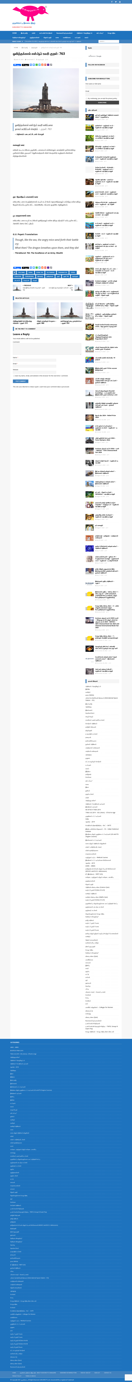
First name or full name (93, 84)
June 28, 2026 (100, 186)
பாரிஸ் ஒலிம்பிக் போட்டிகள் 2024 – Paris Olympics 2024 (105, 439)
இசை (87, 787)
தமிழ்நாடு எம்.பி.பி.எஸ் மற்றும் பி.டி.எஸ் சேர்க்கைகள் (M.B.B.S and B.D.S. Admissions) (100, 870)
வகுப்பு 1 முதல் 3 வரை (92, 923)
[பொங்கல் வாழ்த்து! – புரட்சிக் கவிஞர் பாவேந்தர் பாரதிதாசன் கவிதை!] (89, 283)
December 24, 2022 (102, 673)
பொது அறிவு (111, 33)
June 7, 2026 (100, 262)
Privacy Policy (16, 1376)
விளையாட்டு (89, 1011)
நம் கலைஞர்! (99, 525)
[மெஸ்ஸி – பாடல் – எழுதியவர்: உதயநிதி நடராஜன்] (89, 236)
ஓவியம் (87, 791)
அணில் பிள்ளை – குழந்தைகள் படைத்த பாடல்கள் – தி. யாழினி (107, 214)
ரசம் (86, 1004)
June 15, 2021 (20, 59)
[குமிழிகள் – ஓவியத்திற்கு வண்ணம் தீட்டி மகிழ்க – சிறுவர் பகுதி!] (89, 316)
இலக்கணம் (88, 710)
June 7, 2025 (100, 297)
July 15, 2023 (100, 563)
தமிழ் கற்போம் (89, 920)
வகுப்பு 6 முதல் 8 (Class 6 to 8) (95, 900)
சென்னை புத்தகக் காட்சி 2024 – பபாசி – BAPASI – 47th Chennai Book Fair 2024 (107, 450)
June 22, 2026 (100, 206)
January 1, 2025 (101, 397)
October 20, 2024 (101, 419)
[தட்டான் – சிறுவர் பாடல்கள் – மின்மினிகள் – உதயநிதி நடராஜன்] (89, 494)
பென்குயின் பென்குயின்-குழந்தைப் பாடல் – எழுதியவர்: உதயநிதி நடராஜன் (106, 158)
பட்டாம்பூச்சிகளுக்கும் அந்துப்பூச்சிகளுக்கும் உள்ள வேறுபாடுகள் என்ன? (103, 337)
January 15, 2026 (101, 285)
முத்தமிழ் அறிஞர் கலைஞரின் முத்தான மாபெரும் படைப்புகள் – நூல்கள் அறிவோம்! (106, 405)
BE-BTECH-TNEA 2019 (93, 810)
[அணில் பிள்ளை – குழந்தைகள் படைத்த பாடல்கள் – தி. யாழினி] (89, 215)
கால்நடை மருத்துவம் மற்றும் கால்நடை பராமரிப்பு (99, 877)
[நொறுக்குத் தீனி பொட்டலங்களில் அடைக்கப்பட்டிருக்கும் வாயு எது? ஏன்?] (89, 649)
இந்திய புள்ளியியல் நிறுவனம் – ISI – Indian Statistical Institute (101, 830)
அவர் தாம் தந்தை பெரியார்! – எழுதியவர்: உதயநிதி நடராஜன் (104, 670)
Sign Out (97, 1373)
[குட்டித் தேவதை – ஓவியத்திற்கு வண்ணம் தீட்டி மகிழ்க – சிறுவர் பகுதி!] (89, 306)
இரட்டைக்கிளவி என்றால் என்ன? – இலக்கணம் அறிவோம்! (105, 472)
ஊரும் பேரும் (89, 717)
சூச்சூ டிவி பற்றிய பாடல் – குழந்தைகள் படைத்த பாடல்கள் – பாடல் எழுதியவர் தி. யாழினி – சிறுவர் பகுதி (107, 293)
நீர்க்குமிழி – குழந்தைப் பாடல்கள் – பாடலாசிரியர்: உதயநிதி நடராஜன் (105, 147)
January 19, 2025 (101, 341)
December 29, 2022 (102, 650)
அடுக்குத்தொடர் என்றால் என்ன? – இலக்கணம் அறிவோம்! (105, 483)
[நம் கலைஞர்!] (89, 527)
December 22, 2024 (102, 409)
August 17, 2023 (101, 509)
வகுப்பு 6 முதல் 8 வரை (92, 930)
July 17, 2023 (100, 550)
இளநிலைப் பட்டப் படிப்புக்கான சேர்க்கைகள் (98, 860)
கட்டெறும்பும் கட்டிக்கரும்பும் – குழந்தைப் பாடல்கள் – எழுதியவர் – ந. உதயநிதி (106, 428)
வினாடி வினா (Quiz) (91, 1017)
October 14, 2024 (101, 432)
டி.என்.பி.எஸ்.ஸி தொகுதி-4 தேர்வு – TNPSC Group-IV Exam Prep (101, 1027)
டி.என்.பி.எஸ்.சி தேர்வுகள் (92, 1023)
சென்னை (88, 777)
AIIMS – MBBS (90, 866)
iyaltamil (21, 272)
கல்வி (33, 33)
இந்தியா (87, 771)
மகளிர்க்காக (67, 37)
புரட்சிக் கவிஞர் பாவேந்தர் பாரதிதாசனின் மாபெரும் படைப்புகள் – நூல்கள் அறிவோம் (106, 380)
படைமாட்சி (17, 280)
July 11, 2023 (100, 575)
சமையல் (88, 963)
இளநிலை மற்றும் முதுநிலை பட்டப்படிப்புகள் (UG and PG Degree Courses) (101, 835)
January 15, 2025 (101, 351)
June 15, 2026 (100, 227)
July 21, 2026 (100, 140)
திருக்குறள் (41, 59)
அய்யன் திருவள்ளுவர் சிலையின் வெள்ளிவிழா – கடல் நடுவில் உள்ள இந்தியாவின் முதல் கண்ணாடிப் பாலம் (106, 393)
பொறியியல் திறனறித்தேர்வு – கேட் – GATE (98, 825)
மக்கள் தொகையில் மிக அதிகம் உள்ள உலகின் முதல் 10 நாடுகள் (106, 348)
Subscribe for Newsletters (68, 1373)
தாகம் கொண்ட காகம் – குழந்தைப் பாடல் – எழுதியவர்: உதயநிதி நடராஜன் (106, 193)
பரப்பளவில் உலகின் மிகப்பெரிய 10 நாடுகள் (105, 359)
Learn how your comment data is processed (54, 387)
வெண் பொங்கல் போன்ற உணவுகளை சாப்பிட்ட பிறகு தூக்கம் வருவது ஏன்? (106, 325)
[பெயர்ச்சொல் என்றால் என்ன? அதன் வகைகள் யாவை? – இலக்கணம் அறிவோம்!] (89, 659)
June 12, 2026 (100, 238)
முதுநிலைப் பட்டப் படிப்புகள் (93, 816)
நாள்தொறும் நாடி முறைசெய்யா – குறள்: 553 (71, 322)
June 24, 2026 (100, 196)
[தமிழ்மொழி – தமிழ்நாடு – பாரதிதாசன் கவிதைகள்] (89, 538)
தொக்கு (87, 986)
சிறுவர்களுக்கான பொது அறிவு (94, 914)
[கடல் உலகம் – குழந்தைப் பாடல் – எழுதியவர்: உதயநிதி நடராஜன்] (89, 225)
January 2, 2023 (101, 630)
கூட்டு (87, 974)
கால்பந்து (88, 1014)
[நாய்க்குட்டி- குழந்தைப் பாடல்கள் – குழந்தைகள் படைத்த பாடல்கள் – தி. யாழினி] (89, 246)
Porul (73, 272)
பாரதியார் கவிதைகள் (91, 751)
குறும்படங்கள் (89, 794)
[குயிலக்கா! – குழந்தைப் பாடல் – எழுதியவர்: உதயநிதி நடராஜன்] (89, 128)
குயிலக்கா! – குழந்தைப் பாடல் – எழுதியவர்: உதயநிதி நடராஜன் (104, 126)
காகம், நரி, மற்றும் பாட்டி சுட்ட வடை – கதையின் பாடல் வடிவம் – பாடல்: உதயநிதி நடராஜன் (106, 270)
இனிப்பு (87, 965)
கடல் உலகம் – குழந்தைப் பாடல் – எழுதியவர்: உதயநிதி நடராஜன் (104, 224)
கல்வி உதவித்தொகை (91, 850)
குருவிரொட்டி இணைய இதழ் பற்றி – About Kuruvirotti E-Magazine (38, 1373)
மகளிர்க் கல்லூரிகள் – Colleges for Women (99, 1007)
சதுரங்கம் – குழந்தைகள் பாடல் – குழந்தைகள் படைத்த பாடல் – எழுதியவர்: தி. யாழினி (105, 258)
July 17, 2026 (100, 151)
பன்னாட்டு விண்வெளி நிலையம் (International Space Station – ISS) (101, 699)
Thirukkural (29, 276)
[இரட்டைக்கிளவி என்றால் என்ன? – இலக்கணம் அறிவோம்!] (89, 473)
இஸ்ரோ (87, 689)
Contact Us (107, 1373)
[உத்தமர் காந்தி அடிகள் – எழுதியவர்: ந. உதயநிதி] (89, 463)
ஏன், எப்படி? (100, 33)
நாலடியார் (88, 737)
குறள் (58, 276)
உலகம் (86, 37)
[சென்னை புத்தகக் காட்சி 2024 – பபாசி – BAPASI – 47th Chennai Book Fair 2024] (89, 451)
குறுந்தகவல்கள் (34, 37)
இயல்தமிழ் (40, 276)
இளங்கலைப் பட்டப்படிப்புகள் (93, 840)
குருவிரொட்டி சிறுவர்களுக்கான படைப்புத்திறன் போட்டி (101, 903)
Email (15, 364)
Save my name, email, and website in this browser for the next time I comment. (41, 376)
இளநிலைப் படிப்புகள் (91, 807)
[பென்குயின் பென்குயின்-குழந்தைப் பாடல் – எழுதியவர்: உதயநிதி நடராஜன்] (89, 159)
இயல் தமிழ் (24, 33)
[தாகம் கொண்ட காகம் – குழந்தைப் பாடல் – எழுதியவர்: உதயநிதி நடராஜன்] (89, 194)
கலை (57, 37)
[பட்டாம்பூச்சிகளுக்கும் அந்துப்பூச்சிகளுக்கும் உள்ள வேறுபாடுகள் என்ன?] (89, 337)
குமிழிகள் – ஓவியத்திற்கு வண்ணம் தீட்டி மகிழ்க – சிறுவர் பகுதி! (105, 315)
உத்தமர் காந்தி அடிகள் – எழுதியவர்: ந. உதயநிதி (106, 462)
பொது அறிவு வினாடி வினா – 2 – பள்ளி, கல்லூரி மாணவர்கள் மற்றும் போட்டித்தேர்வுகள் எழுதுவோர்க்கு (107, 608)
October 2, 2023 (101, 465)
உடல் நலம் (77, 37)
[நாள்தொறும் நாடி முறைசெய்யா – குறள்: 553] (72, 310)
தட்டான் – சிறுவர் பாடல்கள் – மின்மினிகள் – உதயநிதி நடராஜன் (105, 493)
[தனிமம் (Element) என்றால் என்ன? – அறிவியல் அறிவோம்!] (89, 548)
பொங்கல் (88, 995)
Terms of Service (30, 1376)
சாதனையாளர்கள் (90, 854)
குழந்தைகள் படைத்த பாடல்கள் (94, 907)
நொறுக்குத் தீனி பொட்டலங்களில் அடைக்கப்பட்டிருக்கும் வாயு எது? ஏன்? (106, 647)
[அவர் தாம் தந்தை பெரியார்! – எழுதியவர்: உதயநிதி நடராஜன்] (89, 671)
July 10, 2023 (100, 585)
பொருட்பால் (26, 280)
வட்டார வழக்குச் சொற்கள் (93, 762)
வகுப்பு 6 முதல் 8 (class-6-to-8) (95, 890)
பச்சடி (87, 989)
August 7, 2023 (100, 519)
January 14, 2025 (101, 372)
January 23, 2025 (101, 318)
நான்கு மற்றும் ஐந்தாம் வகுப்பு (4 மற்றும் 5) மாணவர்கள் (101, 934)
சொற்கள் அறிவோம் (91, 724)
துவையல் (88, 983)
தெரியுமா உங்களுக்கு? (19, 37)
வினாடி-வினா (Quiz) (91, 956)
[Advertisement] (48, 174)
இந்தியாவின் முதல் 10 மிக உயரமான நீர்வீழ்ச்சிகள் (106, 369)
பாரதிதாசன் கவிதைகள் (92, 748)
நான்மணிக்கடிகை (90, 741)
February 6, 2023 (101, 600)
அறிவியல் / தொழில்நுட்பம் (84, 33)
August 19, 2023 (101, 475)
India (87, 819)
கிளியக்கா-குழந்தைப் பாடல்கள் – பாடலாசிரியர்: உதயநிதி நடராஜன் (105, 137)
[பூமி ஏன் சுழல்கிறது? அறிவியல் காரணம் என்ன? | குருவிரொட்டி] (89, 117)
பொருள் (35, 280)
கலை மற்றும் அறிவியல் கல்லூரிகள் (95, 843)
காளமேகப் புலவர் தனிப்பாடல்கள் (94, 720)
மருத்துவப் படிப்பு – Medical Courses (96, 857)
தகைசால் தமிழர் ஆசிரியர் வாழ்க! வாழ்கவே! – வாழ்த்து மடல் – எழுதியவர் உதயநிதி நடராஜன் (107, 504)
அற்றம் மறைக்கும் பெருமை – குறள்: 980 (46, 322)
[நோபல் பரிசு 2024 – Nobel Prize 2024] (89, 418)
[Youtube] (120, 2)
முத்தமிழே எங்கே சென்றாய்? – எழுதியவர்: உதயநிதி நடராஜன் (104, 516)
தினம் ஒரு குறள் (90, 946)
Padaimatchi (62, 272)
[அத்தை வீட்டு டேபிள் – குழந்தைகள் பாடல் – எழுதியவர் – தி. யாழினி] (89, 204)
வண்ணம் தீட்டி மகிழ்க (92, 943)
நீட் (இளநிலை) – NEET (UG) (94, 874)
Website (15, 370)
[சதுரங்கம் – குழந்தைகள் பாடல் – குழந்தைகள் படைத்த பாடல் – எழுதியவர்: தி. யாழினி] (89, 259)
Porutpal (17, 276)
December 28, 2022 (102, 663)
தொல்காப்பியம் (89, 713)
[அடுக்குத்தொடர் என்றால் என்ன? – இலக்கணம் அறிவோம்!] (89, 484)
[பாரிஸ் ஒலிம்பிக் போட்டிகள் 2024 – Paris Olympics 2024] (89, 440)
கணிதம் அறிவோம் (91, 894)
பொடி (87, 998)
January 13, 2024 (101, 454)
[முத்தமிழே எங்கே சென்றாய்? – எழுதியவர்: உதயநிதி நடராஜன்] (89, 517)
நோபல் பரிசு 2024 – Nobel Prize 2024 (105, 416)
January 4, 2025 (101, 385)
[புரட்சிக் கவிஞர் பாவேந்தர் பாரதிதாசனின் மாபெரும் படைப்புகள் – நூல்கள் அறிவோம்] (89, 381)
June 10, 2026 (100, 250)
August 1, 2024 (100, 442)
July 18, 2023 (100, 540)
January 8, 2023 (101, 612)
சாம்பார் (87, 977)
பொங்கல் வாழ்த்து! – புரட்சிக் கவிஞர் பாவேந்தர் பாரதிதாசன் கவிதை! (106, 282)
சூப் (86, 980)
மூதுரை (87, 758)
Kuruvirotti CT (30, 59)
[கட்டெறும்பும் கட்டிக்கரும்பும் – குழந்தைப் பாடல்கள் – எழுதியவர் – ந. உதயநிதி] (89, 428)
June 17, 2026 (100, 217)
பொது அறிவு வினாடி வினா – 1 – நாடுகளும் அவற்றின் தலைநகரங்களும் (106, 637)
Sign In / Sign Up (85, 1373)
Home (14, 33)
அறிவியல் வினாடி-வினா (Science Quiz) (97, 887)
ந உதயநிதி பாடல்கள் (91, 734)
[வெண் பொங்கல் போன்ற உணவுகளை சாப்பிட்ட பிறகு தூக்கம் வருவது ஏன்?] (89, 327)
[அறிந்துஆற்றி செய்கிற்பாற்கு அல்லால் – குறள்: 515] (24, 310)
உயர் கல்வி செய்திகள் (45, 33)
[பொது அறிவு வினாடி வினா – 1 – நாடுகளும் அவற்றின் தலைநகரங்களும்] (89, 638)
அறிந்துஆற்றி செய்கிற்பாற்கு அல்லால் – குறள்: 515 (22, 322)
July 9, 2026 (100, 161)
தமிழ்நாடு (88, 774)
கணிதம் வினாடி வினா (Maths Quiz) (96, 897)
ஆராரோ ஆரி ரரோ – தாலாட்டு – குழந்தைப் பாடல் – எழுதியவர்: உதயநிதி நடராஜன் (106, 181)
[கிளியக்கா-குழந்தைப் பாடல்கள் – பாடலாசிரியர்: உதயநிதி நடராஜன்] (89, 138)
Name (15, 357)
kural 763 (39, 272)
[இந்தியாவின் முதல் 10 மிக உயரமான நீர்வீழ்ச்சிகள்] (89, 370)
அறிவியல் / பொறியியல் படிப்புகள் (95, 804)
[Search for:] (108, 41)
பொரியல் (88, 1001)
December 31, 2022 (102, 640)
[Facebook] (112, 2)
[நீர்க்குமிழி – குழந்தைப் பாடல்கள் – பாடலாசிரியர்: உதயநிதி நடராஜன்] (89, 149)
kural (31, 272)
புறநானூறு (88, 755)
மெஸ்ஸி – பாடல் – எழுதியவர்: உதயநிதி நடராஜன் (106, 235)
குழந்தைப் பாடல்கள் (91, 910)
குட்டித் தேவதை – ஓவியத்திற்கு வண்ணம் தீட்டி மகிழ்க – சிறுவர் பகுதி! (106, 304)
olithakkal (51, 272)
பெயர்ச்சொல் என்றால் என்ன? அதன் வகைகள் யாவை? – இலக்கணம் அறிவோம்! (106, 659)
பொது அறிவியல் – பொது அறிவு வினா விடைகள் (99, 1032)
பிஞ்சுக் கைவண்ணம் (91, 940)
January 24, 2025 (101, 308)
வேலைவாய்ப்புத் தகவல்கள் (64, 33)
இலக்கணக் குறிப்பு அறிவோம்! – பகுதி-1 (104, 582)
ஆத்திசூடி (88, 707)
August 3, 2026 (100, 119)
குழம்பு (87, 971)
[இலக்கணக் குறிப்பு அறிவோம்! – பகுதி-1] (89, 583)
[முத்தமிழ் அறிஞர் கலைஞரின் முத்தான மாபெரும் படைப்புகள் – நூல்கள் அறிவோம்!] (89, 405)
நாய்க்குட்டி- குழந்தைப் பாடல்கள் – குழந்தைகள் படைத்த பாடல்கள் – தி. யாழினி (106, 246)
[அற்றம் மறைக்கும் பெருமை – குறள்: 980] (48, 310)
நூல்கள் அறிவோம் (90, 744)
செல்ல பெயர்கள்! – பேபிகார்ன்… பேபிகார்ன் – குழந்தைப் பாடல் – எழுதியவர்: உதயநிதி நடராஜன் (104, 169)
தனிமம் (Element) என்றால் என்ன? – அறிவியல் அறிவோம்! (106, 547)
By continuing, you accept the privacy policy (102, 98)
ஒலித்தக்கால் (50, 276)
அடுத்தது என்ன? (90, 800)
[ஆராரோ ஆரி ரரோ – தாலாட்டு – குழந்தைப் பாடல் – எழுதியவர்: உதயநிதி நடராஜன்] (89, 182)
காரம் (87, 968)
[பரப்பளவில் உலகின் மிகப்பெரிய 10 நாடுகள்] (89, 360)
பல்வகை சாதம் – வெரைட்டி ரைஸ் (95, 992)
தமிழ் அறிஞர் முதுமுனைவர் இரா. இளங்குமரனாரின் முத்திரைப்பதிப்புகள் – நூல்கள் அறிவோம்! (107, 571)
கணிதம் (87, 692)
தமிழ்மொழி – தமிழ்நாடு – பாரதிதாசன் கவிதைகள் (106, 537)
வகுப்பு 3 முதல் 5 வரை (92, 926)
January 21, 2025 (101, 329)
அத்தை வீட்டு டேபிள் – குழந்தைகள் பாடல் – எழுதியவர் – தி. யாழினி (106, 203)
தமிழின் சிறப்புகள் (90, 727)
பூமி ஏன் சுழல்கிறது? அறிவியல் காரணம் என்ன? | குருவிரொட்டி (107, 116)
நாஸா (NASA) (89, 695)
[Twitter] (116, 2)
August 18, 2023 (101, 496)
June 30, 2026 (100, 173)
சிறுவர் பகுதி (47, 37)
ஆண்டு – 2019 (90, 822)
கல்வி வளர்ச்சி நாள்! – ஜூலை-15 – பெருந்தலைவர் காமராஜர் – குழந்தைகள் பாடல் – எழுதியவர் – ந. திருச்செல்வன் (107, 558)
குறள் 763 (66, 276)
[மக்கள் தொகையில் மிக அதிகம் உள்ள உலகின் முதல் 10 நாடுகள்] (89, 349)
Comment (16, 342)
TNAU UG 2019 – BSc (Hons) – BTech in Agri (100, 813)
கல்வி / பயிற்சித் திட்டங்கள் (93, 847)
